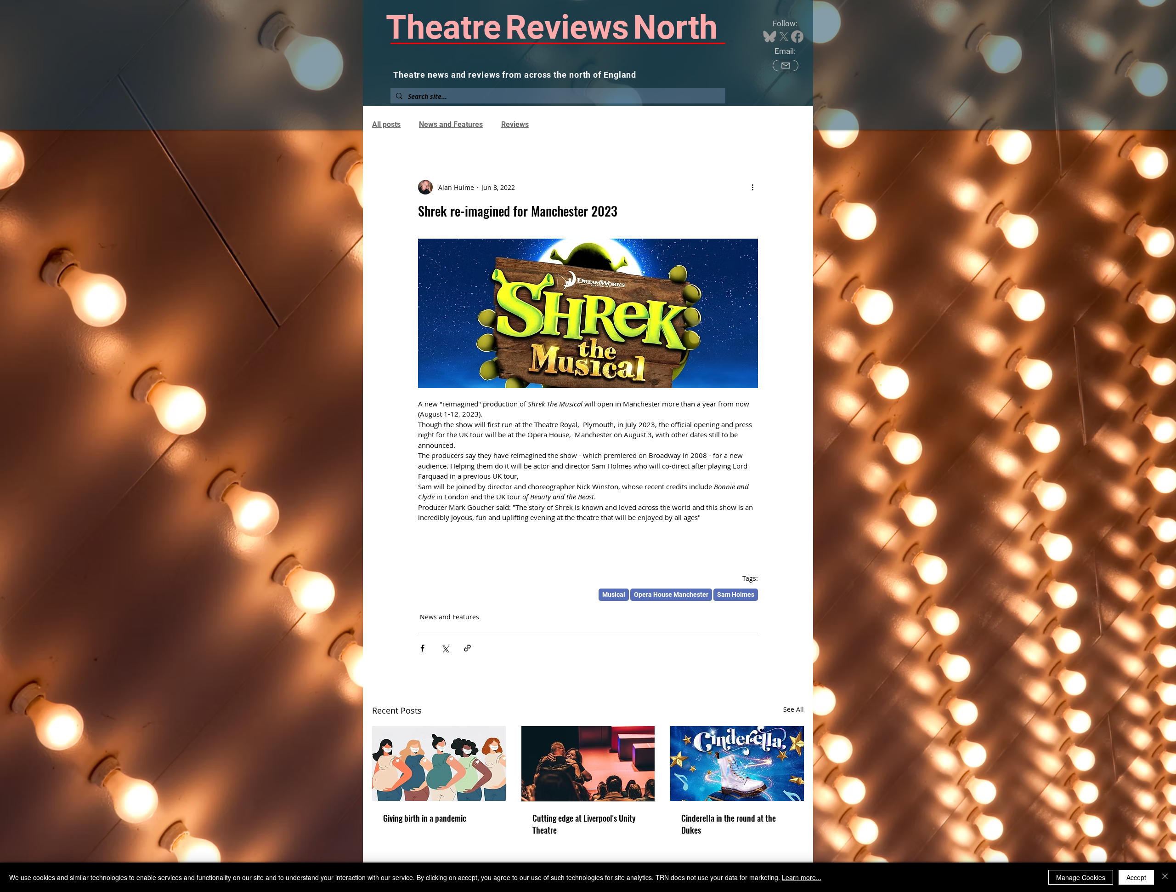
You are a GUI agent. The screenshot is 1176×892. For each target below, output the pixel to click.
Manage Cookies (1080, 877)
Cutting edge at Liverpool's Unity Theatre (584, 824)
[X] (784, 36)
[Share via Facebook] (422, 648)
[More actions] (752, 187)
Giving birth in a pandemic (424, 818)
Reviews (515, 124)
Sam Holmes (735, 594)
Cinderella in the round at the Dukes (728, 824)
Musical (613, 594)
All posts (386, 124)
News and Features (451, 124)
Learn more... (801, 877)
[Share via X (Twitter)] (445, 648)
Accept (1136, 877)
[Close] (1164, 877)
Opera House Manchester (671, 594)
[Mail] (785, 65)
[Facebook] (797, 36)
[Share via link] (467, 648)
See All (793, 709)
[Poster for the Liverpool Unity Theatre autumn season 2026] (588, 763)
